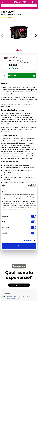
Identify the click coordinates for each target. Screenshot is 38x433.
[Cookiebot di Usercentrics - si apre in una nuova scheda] (28, 185)
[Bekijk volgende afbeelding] (36, 35)
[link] (36, 2)
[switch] (33, 221)
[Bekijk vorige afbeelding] (2, 35)
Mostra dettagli (28, 240)
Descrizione (6, 83)
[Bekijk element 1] (17, 50)
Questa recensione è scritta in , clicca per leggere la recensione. (18, 297)
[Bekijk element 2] (20, 50)
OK (19, 246)
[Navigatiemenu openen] (3, 2)
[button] (32, 2)
